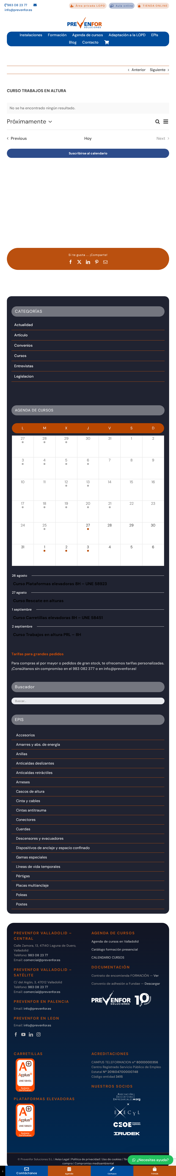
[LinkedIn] (31, 1034)
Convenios (23, 345)
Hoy (88, 138)
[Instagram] (38, 1034)
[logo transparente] (84, 17)
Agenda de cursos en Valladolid (115, 941)
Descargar (152, 983)
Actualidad (23, 324)
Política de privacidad (85, 1159)
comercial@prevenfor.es (42, 960)
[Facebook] (16, 1034)
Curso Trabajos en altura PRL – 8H (47, 634)
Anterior (139, 69)
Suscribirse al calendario (88, 153)
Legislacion (23, 376)
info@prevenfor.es (37, 1008)
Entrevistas (23, 366)
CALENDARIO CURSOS (107, 957)
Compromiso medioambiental (94, 1163)
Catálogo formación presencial (114, 949)
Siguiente (157, 69)
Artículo (21, 335)
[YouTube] (23, 1034)
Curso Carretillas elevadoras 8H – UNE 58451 (58, 617)
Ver (156, 975)
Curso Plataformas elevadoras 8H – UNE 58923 (60, 584)
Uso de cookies (111, 1159)
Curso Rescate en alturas (38, 600)
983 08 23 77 (17, 5)
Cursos (20, 355)
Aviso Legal (62, 1159)
